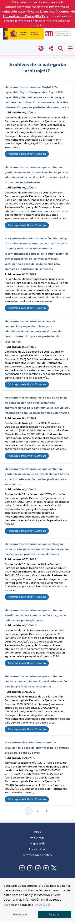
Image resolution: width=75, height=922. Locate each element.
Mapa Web (37, 843)
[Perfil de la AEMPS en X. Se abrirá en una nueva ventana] (53, 868)
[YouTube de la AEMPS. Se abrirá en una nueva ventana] (45, 868)
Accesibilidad (37, 849)
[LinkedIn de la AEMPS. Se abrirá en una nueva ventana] (29, 868)
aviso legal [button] (42, 904)
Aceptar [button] (55, 914)
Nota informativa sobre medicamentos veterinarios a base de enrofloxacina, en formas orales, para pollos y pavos (37, 747)
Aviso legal (37, 837)
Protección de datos (37, 855)
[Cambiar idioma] (41, 48)
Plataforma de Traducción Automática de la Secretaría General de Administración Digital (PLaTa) (37, 11)
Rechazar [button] (20, 914)
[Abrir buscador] (61, 48)
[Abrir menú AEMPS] (70, 48)
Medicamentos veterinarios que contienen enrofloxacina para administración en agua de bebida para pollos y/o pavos (35, 615)
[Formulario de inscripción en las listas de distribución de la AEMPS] (21, 868)
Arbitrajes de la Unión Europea (27, 153)
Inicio (37, 831)
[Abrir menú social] (51, 48)
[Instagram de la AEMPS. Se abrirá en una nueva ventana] (37, 868)
